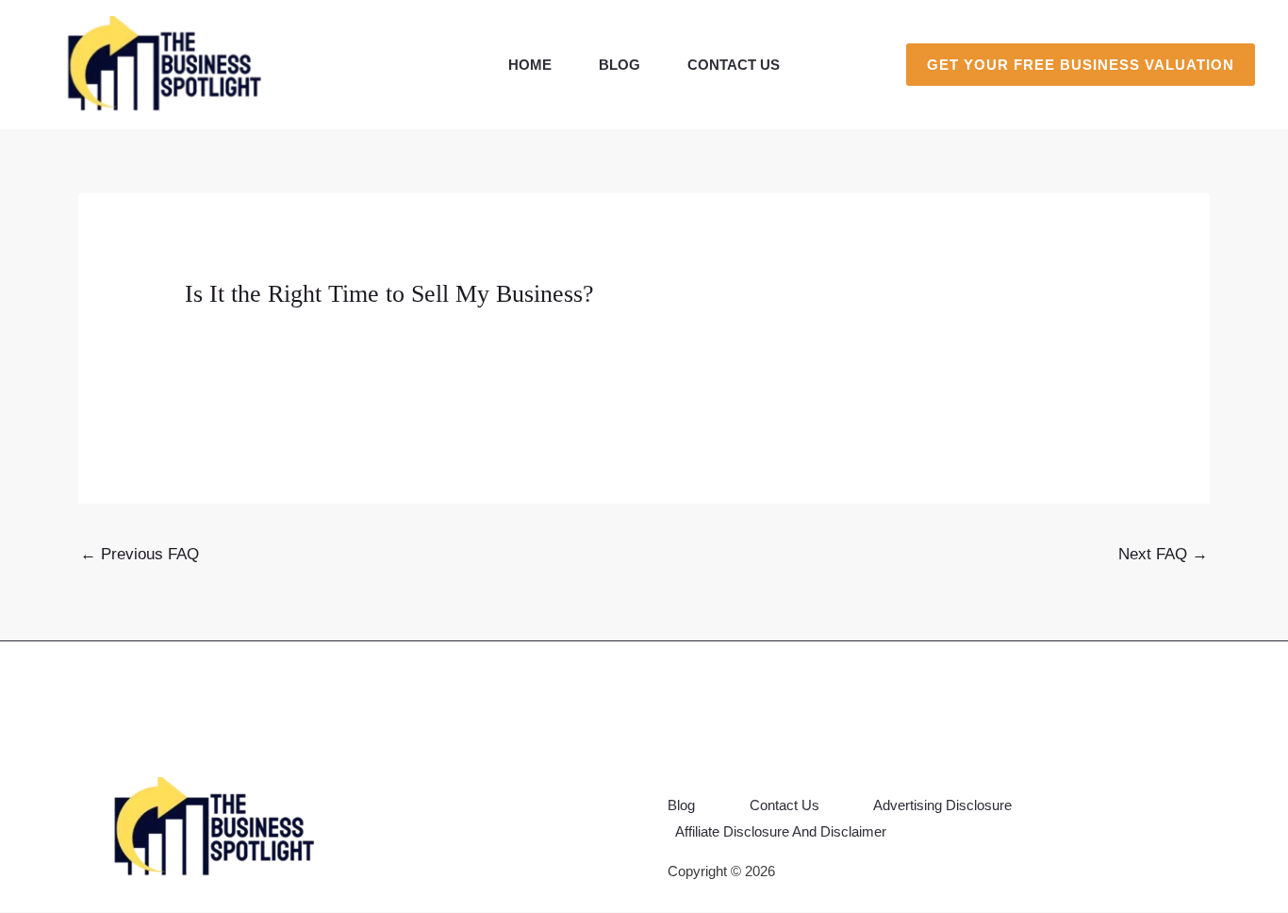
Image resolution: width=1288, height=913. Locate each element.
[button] (1080, 64)
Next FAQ (1163, 554)
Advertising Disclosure (942, 805)
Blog (619, 65)
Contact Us (733, 65)
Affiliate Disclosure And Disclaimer (780, 831)
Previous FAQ (139, 554)
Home (530, 65)
